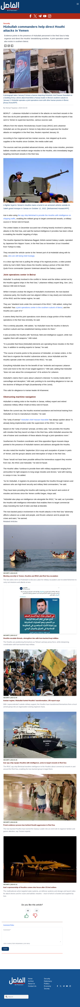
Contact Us (32, 986)
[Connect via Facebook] (5, 46)
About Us (31, 984)
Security (6, 23)
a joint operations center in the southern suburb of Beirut (39, 307)
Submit (5, 949)
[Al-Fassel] (10, 6)
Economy (47, 986)
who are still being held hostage (21, 256)
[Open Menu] (78, 4)
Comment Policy (8, 925)
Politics (46, 984)
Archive (31, 981)
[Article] (40, 548)
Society (46, 988)
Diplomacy (48, 981)
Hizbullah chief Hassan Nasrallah (35, 420)
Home (30, 979)
